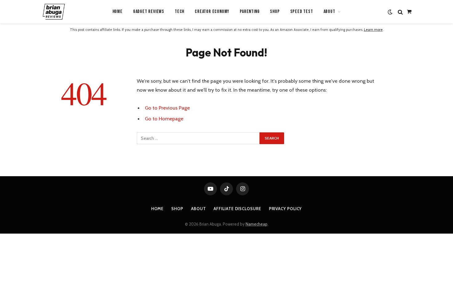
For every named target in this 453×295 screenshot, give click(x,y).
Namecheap (256, 224)
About (198, 208)
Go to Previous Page (167, 108)
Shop (275, 12)
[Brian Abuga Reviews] (54, 11)
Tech (179, 12)
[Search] (400, 12)
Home (117, 12)
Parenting (249, 12)
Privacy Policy (285, 208)
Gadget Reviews (148, 12)
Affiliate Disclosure (237, 208)
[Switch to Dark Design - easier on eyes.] (390, 12)
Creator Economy (212, 12)
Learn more (373, 29)
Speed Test (301, 12)
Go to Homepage (164, 118)
